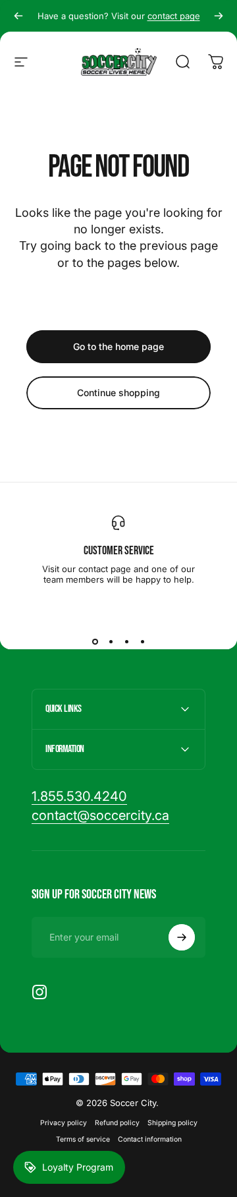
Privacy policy (63, 1123)
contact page (173, 16)
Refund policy (117, 1123)
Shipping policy (172, 1123)
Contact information (150, 1139)
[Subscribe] (182, 937)
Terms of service (83, 1139)
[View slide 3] (126, 641)
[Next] (218, 16)
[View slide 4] (142, 641)
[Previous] (18, 16)
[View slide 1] (95, 641)
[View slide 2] (110, 641)
